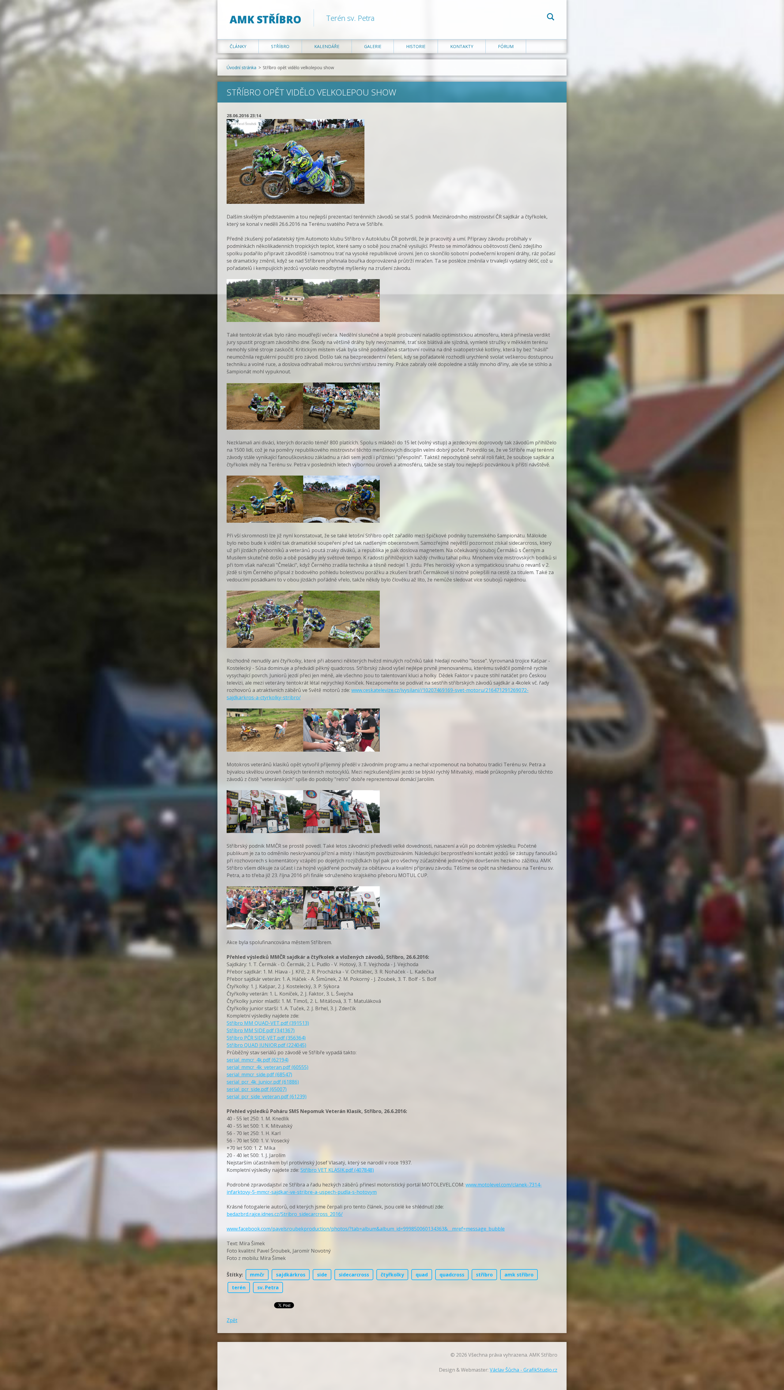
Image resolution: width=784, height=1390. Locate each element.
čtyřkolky (392, 1274)
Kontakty (461, 46)
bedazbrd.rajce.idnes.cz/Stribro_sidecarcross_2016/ (285, 1214)
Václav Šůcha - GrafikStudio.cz (523, 1369)
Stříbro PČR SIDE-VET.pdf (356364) (266, 1037)
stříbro (484, 1274)
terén (239, 1287)
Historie (415, 46)
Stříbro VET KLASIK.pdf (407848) (337, 1170)
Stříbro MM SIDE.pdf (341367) (261, 1030)
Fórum (506, 46)
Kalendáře (326, 46)
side (322, 1274)
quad (422, 1274)
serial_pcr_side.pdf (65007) (257, 1089)
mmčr (257, 1274)
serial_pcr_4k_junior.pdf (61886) (263, 1081)
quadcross (451, 1274)
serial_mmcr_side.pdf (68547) (259, 1074)
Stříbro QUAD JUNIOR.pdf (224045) (266, 1045)
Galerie (372, 46)
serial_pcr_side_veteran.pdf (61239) (267, 1096)
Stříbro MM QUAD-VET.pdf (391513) (268, 1023)
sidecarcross (354, 1274)
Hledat (550, 17)
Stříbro (280, 46)
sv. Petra (268, 1287)
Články (238, 46)
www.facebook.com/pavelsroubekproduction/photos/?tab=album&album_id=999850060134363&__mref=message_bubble (366, 1228)
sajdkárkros (290, 1274)
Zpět (232, 1320)
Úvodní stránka (241, 67)
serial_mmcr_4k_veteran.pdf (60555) (267, 1067)
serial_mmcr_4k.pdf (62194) (257, 1059)
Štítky (234, 1274)
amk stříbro (518, 1274)
